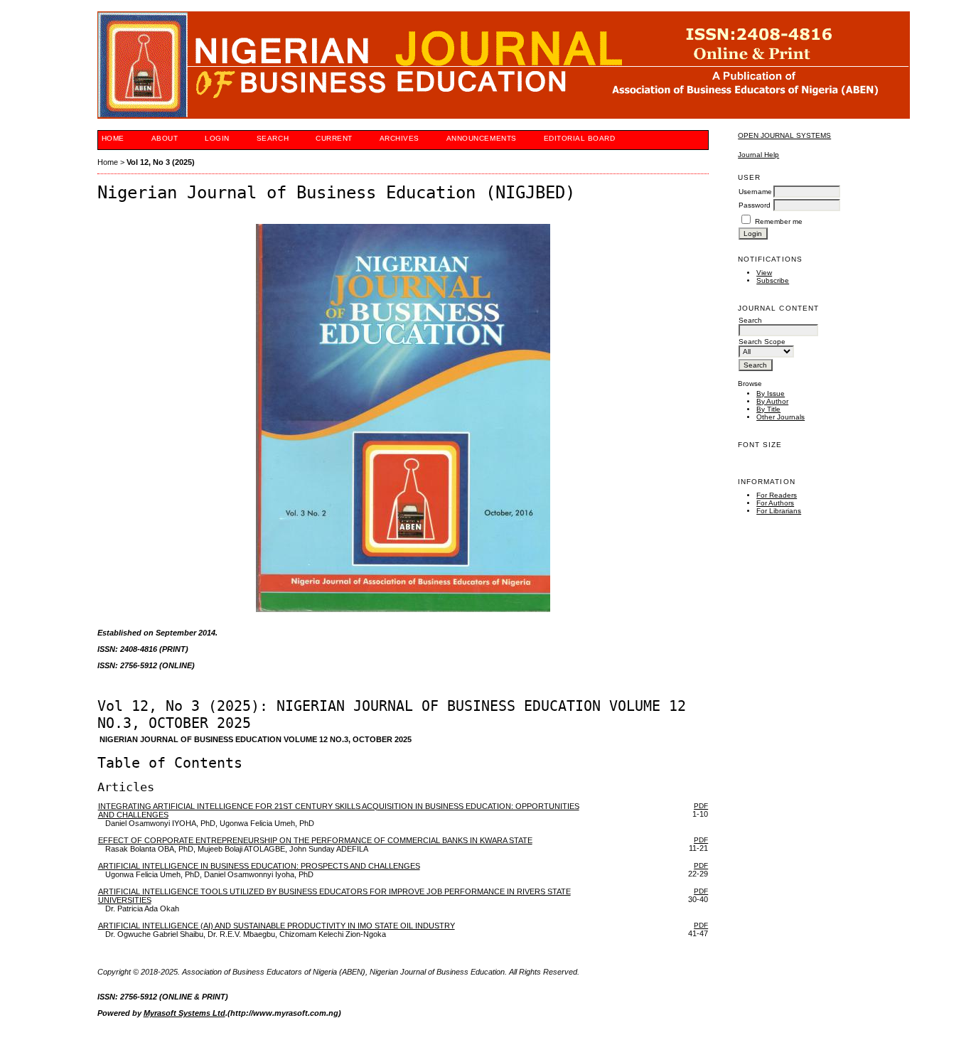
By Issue (770, 393)
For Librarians (778, 511)
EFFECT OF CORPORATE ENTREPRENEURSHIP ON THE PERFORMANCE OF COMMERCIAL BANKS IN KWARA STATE (315, 840)
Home (113, 138)
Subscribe (772, 280)
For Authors (775, 503)
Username (755, 191)
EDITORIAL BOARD (580, 138)
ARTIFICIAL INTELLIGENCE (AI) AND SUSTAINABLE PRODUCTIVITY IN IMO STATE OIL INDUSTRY (276, 925)
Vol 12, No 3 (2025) (161, 162)
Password (755, 205)
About (164, 138)
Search (273, 138)
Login (217, 138)
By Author (772, 401)
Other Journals (780, 417)
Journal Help (758, 155)
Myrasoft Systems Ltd (184, 1013)
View (764, 273)
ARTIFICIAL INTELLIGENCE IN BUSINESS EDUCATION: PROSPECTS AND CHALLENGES (259, 866)
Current (334, 138)
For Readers (776, 495)
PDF (701, 806)
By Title (768, 409)
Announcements (481, 138)
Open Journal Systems (784, 135)
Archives (399, 138)
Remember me (779, 221)
